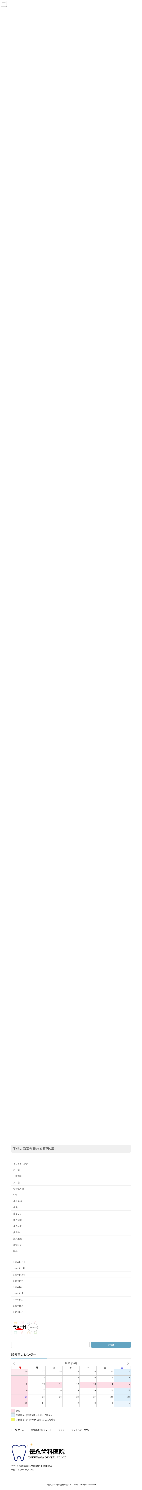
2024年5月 (18, 1305)
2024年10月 (19, 1274)
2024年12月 (19, 1262)
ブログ (61, 1430)
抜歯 (15, 1207)
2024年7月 (18, 1293)
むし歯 (16, 1170)
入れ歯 (16, 1182)
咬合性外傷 (18, 1188)
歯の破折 (17, 1226)
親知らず (17, 1245)
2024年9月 (18, 1281)
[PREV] (14, 1363)
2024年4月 (18, 1312)
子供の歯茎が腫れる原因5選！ (35, 1149)
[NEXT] (127, 1363)
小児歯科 (17, 1201)
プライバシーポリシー (81, 1430)
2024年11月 (19, 1268)
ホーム (21, 1430)
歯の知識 (17, 1220)
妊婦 (15, 1195)
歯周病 (16, 1232)
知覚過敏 (17, 1238)
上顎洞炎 (17, 1176)
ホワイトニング (20, 1164)
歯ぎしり (17, 1214)
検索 (111, 1344)
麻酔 (15, 1251)
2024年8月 (18, 1287)
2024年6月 (18, 1299)
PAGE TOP (135, 1442)
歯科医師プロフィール (41, 1430)
